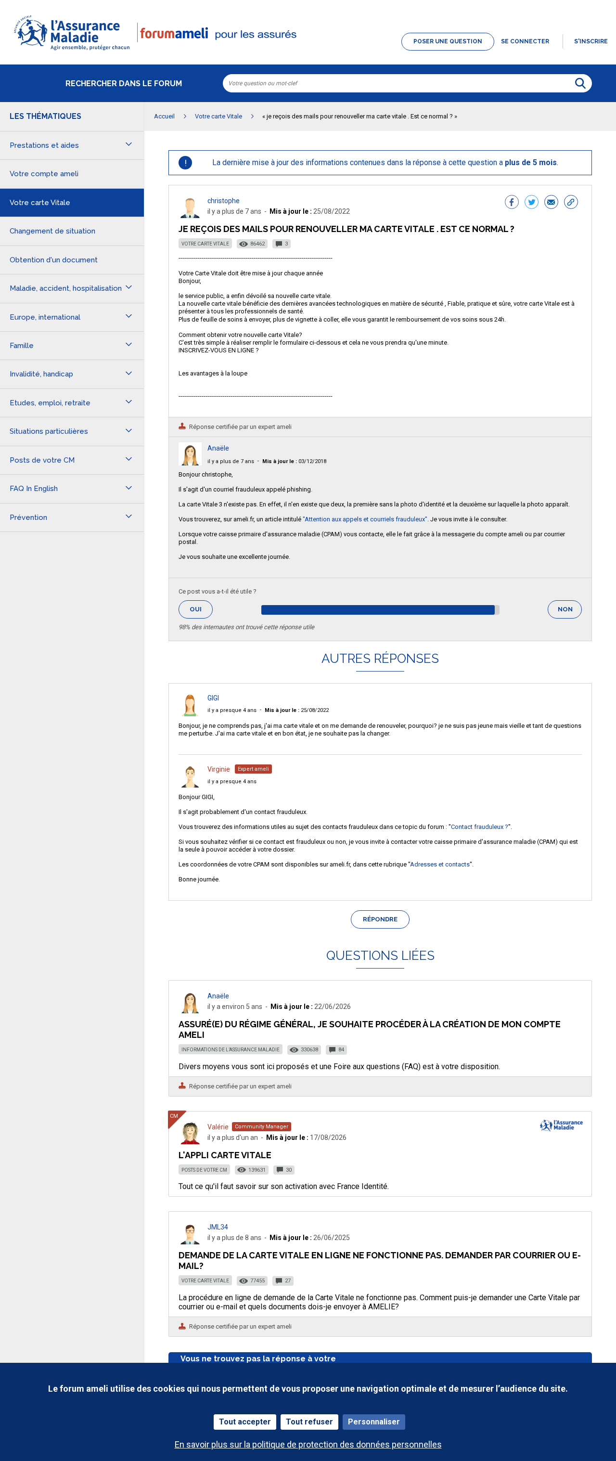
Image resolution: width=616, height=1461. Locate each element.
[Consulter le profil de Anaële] (190, 462)
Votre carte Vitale (205, 243)
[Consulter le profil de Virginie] (190, 784)
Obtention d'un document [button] (54, 260)
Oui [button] (201, 609)
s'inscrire (591, 41)
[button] (308, 51)
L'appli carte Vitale (225, 1155)
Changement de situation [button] (52, 231)
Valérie (218, 1127)
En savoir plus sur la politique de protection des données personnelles (308, 1444)
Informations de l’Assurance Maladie (230, 1049)
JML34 (217, 1227)
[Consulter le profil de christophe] (190, 215)
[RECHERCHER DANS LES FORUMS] (580, 83)
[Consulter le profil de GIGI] (190, 713)
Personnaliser (374, 1421)
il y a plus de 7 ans (230, 461)
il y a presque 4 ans (232, 710)
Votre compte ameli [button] (44, 173)
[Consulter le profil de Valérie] (190, 1141)
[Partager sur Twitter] (532, 203)
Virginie (218, 769)
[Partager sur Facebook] (512, 203)
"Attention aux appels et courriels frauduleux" (365, 519)
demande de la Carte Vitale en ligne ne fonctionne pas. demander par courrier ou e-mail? (380, 1260)
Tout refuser (309, 1421)
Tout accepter (245, 1421)
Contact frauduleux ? (479, 826)
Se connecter (525, 41)
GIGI (213, 698)
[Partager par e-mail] (551, 203)
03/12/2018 (294, 461)
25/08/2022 (297, 710)
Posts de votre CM (204, 1170)
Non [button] (570, 612)
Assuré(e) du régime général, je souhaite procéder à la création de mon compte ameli (370, 1029)
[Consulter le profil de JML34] (190, 1241)
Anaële (218, 448)
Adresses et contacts (440, 864)
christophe (223, 201)
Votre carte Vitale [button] (40, 202)
